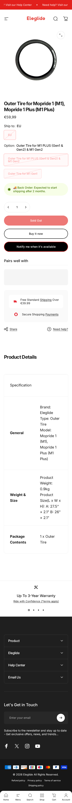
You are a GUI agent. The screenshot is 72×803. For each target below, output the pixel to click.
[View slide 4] (43, 610)
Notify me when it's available (36, 246)
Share (13, 329)
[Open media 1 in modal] (61, 35)
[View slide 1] (28, 610)
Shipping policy (36, 785)
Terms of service (52, 780)
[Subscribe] (61, 718)
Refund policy (18, 780)
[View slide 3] (38, 610)
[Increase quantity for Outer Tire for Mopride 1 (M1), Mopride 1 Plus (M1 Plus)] (25, 207)
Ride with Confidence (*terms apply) (36, 601)
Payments (51, 314)
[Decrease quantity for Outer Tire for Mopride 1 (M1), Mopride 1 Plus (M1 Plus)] (8, 207)
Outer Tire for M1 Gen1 (22, 173)
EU (10, 135)
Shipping (46, 299)
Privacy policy (35, 780)
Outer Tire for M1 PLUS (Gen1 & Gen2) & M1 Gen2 (34, 160)
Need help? (60, 329)
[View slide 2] (33, 610)
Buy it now (36, 233)
